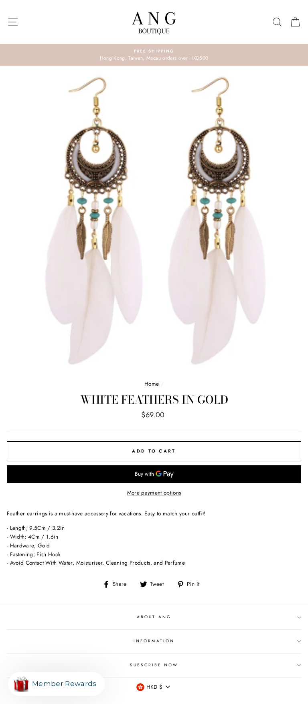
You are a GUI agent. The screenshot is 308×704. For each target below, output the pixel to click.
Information (154, 641)
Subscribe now (154, 665)
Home (151, 384)
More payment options (154, 493)
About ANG (154, 617)
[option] (154, 55)
